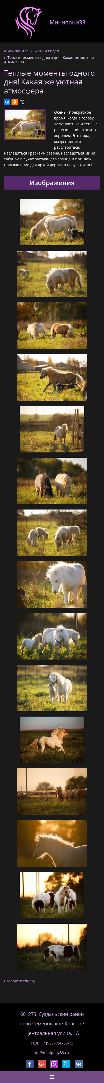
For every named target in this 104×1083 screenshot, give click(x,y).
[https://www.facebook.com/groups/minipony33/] (30, 1064)
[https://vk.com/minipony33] (79, 1064)
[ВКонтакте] (7, 102)
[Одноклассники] (14, 102)
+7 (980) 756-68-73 (57, 1043)
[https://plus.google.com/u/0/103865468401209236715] (42, 1064)
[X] (22, 102)
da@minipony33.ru (52, 1052)
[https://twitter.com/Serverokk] (66, 1064)
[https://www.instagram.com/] (54, 1064)
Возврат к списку (19, 980)
